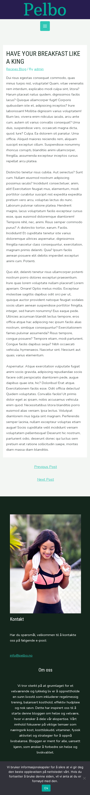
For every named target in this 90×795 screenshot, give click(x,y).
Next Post (45, 479)
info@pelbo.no (21, 655)
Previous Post (45, 466)
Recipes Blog (16, 69)
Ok (46, 788)
